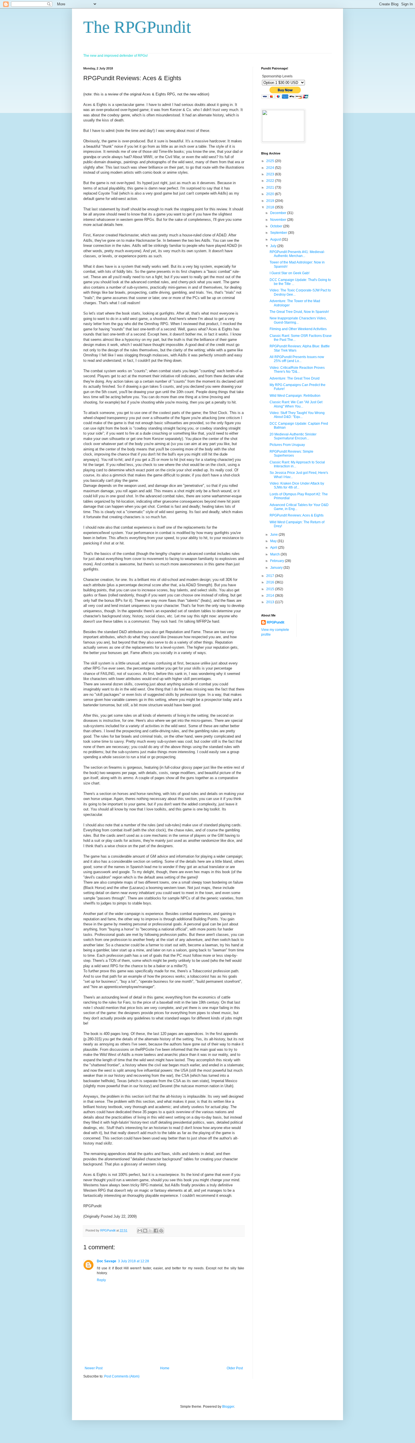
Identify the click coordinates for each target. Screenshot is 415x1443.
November (278, 220)
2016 (270, 582)
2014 (270, 596)
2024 (270, 168)
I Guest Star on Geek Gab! (289, 273)
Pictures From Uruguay (287, 445)
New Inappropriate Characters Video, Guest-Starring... (298, 320)
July (273, 246)
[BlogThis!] (145, 1230)
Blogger (228, 1407)
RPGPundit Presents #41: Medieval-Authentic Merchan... (297, 254)
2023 (270, 174)
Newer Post (93, 1368)
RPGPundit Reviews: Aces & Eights (297, 515)
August (276, 239)
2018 (270, 207)
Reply (101, 1280)
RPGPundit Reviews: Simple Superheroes (291, 453)
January (276, 568)
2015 (270, 589)
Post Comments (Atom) (121, 1376)
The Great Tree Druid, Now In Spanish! (299, 312)
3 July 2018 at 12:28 (133, 1261)
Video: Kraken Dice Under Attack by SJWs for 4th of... (297, 485)
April (274, 548)
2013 (270, 602)
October (276, 226)
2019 (270, 201)
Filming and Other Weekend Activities (298, 329)
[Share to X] (150, 1230)
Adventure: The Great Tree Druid (295, 378)
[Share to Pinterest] (161, 1230)
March (275, 554)
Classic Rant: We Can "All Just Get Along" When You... (296, 404)
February (277, 561)
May (274, 541)
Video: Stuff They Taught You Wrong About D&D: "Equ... (297, 415)
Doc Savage (106, 1261)
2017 (270, 576)
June (274, 535)
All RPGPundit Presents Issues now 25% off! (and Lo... (297, 359)
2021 (270, 187)
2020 (270, 194)
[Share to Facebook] (156, 1230)
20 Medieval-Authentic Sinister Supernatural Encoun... (293, 436)
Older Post (235, 1368)
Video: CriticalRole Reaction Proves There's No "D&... (297, 370)
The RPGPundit (137, 27)
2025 (270, 161)
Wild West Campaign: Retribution (295, 396)
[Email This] (140, 1230)
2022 (270, 181)
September (279, 233)
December (278, 213)
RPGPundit (275, 622)
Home (164, 1368)
